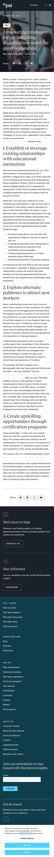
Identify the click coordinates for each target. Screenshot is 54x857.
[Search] (46, 5)
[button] (14, 63)
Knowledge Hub (8, 16)
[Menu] (50, 5)
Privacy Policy (25, 833)
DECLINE (27, 845)
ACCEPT (27, 852)
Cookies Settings (27, 838)
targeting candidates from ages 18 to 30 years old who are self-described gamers (25, 374)
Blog (18, 16)
